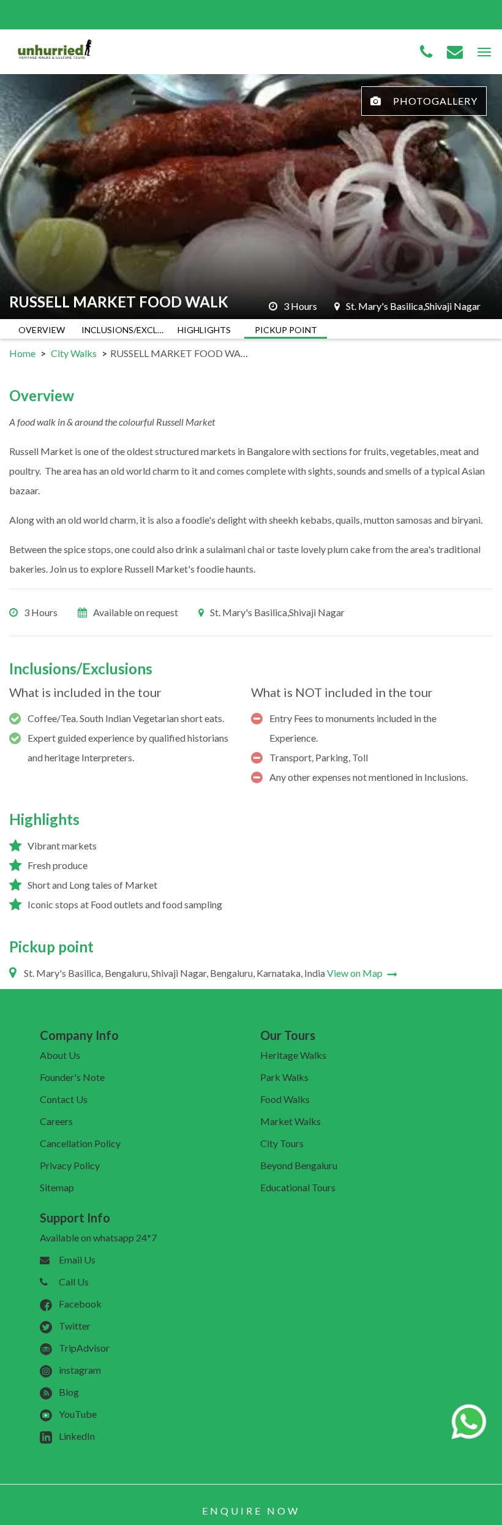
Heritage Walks (293, 1055)
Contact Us (64, 1099)
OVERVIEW (41, 330)
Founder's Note (72, 1077)
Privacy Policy (70, 1165)
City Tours (282, 1143)
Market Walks (290, 1121)
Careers (56, 1121)
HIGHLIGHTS (204, 330)
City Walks (74, 353)
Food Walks (285, 1099)
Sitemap (57, 1187)
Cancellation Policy (80, 1143)
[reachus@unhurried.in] (455, 52)
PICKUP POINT (286, 330)
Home (22, 353)
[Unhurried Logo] (55, 50)
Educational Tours (297, 1187)
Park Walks (284, 1077)
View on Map (355, 973)
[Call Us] (426, 52)
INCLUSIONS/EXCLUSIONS (122, 330)
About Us (60, 1055)
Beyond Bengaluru (298, 1165)
